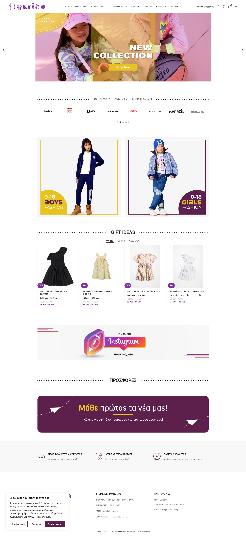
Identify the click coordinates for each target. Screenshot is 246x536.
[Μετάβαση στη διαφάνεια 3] (126, 83)
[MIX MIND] (112, 115)
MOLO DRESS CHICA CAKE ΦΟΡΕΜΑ (143, 295)
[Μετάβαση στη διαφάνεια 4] (126, 126)
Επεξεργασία (18, 524)
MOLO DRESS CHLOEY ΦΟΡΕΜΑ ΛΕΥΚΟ (188, 295)
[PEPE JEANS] (48, 115)
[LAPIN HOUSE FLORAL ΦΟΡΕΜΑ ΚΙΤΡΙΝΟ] (101, 270)
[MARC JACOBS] (155, 115)
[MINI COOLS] (133, 115)
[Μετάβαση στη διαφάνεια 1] (120, 83)
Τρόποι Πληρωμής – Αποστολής (169, 508)
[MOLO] (91, 115)
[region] (37, 511)
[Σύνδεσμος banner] (79, 181)
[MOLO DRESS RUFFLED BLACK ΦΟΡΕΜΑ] (57, 270)
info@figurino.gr (110, 515)
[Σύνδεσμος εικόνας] (90, 47)
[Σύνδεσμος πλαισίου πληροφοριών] (65, 461)
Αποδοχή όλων (55, 524)
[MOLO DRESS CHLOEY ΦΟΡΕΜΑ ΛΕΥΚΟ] (188, 270)
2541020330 (114, 509)
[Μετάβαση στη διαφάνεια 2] (123, 83)
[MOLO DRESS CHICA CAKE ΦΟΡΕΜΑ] (145, 270)
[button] (3, 52)
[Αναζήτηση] (218, 6)
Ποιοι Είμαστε (160, 503)
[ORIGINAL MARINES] (69, 115)
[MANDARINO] (198, 115)
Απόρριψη (36, 524)
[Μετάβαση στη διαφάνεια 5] (129, 126)
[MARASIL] (176, 115)
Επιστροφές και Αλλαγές (166, 513)
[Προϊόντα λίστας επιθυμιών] (224, 6)
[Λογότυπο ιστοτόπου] (27, 6)
